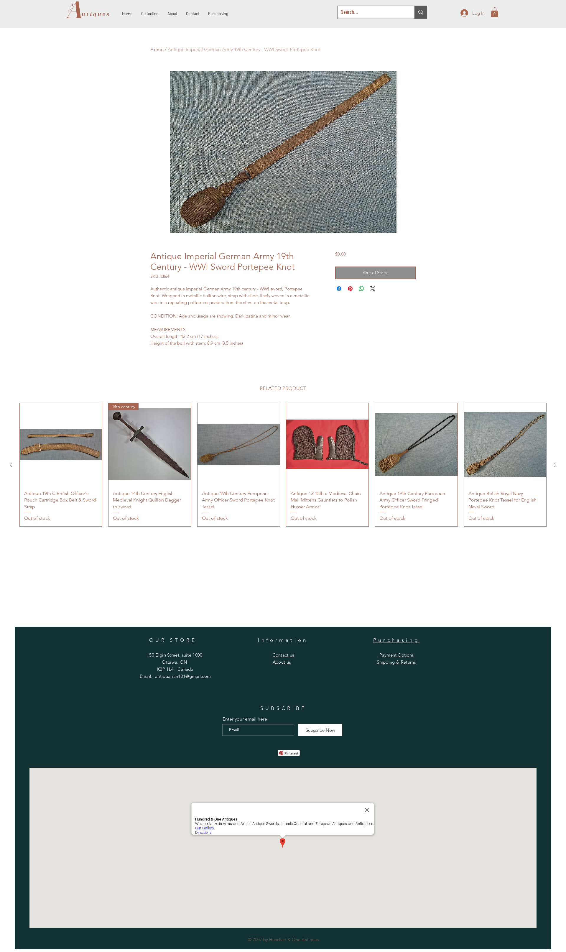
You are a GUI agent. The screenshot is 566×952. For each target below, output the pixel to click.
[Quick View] (61, 444)
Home (157, 49)
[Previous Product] (10, 464)
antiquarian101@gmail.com (183, 676)
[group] (283, 465)
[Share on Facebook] (339, 288)
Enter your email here (245, 719)
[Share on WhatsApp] (361, 288)
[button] (494, 12)
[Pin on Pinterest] (350, 288)
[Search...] (420, 12)
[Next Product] (555, 464)
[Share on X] (372, 288)
